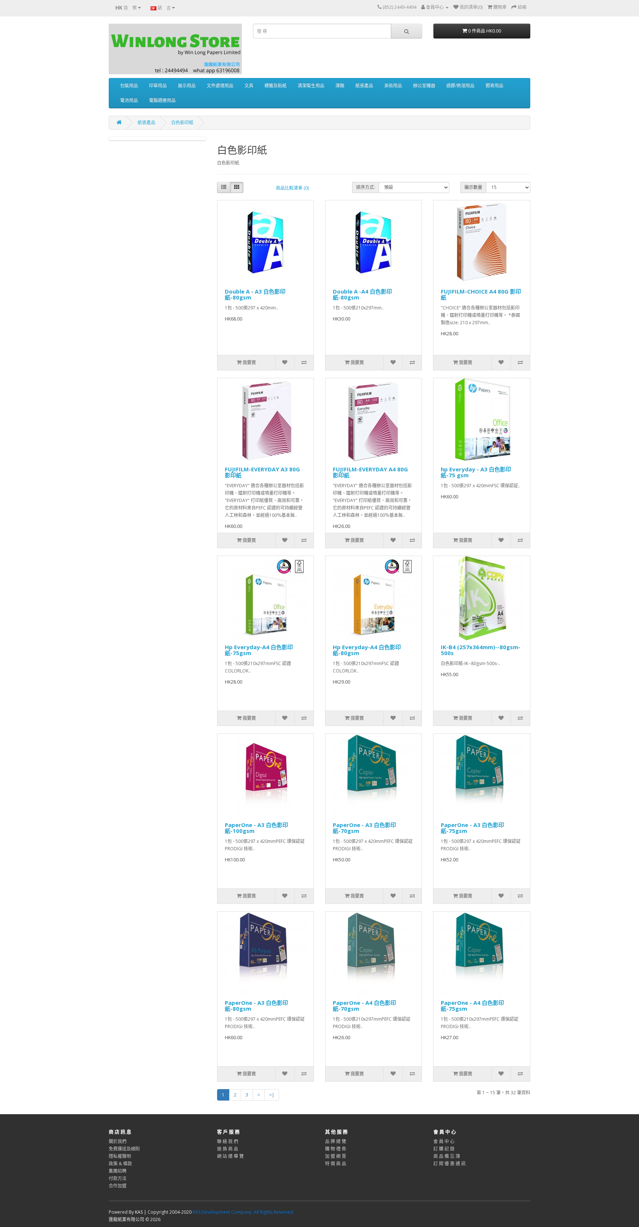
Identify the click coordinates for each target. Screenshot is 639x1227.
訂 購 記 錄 (443, 1149)
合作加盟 (117, 1186)
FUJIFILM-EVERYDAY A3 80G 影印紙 (262, 472)
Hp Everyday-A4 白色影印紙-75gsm (259, 650)
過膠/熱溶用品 (460, 85)
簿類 (339, 85)
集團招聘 (117, 1171)
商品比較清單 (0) (292, 188)
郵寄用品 (494, 85)
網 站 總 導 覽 (230, 1156)
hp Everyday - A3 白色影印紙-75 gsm (476, 472)
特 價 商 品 (335, 1163)
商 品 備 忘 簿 (446, 1156)
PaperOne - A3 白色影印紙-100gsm (256, 828)
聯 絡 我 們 (227, 1141)
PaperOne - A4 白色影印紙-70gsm (364, 1006)
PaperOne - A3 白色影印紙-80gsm (256, 1006)
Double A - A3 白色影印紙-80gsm (255, 294)
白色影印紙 (182, 122)
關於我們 (117, 1141)
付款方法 (117, 1178)
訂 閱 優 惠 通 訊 (449, 1163)
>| (271, 1095)
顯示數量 (473, 187)
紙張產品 (364, 85)
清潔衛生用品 (311, 85)
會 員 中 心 (443, 1141)
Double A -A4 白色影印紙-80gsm (362, 294)
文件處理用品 (220, 85)
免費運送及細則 (124, 1149)
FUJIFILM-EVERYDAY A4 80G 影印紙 (370, 472)
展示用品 (187, 85)
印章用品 (158, 85)
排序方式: (365, 187)
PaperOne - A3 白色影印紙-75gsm (472, 828)
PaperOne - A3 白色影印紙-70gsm (364, 828)
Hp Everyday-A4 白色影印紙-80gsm (367, 650)
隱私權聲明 (120, 1156)
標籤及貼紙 (275, 85)
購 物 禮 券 (335, 1149)
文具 (248, 85)
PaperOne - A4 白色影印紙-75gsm (472, 1006)
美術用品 (393, 85)
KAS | (141, 1212)
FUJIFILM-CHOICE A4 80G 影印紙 (481, 294)
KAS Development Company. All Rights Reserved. (243, 1212)
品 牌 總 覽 (335, 1141)
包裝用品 (129, 85)
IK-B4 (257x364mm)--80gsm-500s (480, 650)
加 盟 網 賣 (335, 1156)
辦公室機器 (424, 85)
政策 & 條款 (120, 1163)
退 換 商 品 (227, 1149)
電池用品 (129, 100)
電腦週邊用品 (162, 100)
